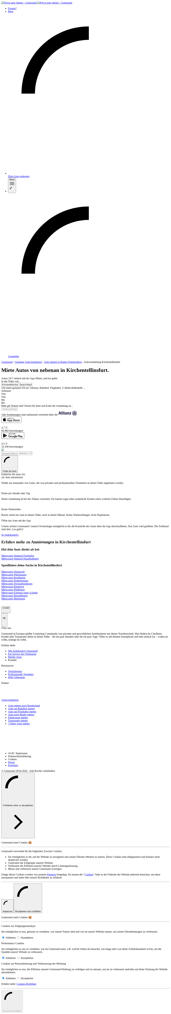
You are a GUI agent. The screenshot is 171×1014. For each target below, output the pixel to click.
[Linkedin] (85, 741)
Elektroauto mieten (18, 717)
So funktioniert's (10, 534)
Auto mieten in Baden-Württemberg (63, 362)
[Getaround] (36, 2)
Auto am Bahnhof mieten (21, 708)
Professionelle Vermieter (21, 674)
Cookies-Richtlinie (26, 984)
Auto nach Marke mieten (21, 714)
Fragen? (12, 8)
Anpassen (7, 911)
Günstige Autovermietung (28, 362)
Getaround (7, 362)
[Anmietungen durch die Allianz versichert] (10, 688)
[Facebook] (85, 746)
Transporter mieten (18, 720)
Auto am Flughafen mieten (22, 711)
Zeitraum (6, 390)
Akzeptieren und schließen (28, 911)
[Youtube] (85, 736)
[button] (85, 395)
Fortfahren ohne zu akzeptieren (18, 805)
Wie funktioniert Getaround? (23, 651)
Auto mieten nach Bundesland (24, 705)
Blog (10, 11)
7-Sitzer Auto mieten (19, 723)
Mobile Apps (15, 657)
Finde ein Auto (10, 471)
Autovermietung (10, 700)
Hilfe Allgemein (16, 677)
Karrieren (13, 765)
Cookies (88, 874)
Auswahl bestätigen (12, 1011)
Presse (11, 762)
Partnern (51, 874)
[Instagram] (85, 730)
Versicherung (15, 671)
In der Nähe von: (10, 381)
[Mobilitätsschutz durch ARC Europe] (10, 697)
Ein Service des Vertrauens (22, 654)
